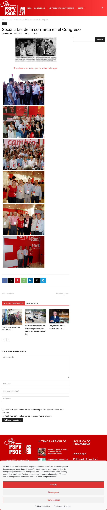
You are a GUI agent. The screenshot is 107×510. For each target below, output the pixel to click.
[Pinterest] (17, 280)
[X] (11, 280)
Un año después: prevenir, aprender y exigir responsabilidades (57, 452)
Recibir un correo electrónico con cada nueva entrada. (28, 416)
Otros (11, 19)
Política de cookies (42, 506)
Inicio (4, 19)
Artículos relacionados (13, 303)
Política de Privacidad (62, 506)
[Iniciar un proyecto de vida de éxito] (12, 317)
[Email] (37, 280)
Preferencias (53, 500)
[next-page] (8, 339)
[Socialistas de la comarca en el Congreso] (35, 61)
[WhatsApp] (24, 280)
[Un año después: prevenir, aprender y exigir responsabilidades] (42, 451)
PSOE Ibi (8, 34)
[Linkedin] (30, 280)
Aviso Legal (80, 453)
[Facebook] (5, 280)
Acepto (53, 484)
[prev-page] (3, 339)
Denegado (53, 492)
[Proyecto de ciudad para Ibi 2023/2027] (59, 316)
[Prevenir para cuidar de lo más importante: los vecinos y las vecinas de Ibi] (35, 316)
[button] (102, 8)
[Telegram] (43, 280)
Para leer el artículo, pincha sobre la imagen (35, 68)
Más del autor (32, 303)
